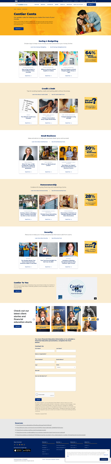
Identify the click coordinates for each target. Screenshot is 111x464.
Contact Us (82, 1)
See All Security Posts (57, 238)
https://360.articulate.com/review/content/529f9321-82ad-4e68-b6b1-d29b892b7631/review (39, 427)
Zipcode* (37, 370)
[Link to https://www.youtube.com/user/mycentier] (22, 445)
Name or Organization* (40, 354)
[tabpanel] (43, 319)
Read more (18, 28)
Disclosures (53, 459)
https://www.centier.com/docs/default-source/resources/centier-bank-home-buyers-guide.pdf (41, 432)
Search (93, 1)
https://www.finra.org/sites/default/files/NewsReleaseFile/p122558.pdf (33, 425)
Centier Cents (73, 445)
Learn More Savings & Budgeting (38, 47)
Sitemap (57, 459)
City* (36, 365)
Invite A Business (59, 449)
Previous (33, 319)
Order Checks (73, 447)
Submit (38, 399)
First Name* (38, 348)
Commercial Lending (60, 445)
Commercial (50, 4)
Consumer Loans (45, 449)
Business (43, 4)
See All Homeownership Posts (59, 190)
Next (97, 319)
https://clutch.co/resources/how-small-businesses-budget (31, 430)
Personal (37, 4)
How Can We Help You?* (41, 376)
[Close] (108, 450)
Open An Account (78, 4)
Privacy (43, 459)
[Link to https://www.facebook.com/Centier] (15, 445)
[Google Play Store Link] (27, 450)
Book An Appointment (67, 1)
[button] (91, 4)
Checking (44, 445)
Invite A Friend (45, 453)
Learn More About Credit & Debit (40, 94)
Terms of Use (48, 459)
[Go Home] (21, 4)
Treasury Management (60, 447)
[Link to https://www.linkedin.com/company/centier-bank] (19, 445)
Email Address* (60, 359)
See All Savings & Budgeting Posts (58, 47)
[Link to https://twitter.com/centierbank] (17, 445)
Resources (69, 4)
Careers (87, 1)
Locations (75, 1)
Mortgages (44, 447)
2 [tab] (67, 332)
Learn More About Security (41, 238)
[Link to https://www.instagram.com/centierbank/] (24, 445)
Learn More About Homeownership (39, 190)
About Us (62, 4)
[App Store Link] (18, 450)
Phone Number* (39, 359)
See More (17, 291)
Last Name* (59, 348)
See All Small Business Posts (58, 141)
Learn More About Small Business (40, 141)
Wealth (56, 4)
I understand (104, 459)
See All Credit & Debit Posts (58, 94)
